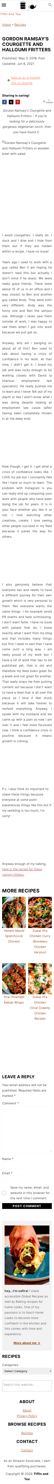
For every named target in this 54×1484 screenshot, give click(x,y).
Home (6, 24)
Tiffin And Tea (10, 14)
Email (7, 1173)
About (27, 1410)
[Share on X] (11, 102)
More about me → (27, 1343)
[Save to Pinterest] (17, 102)
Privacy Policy (27, 1416)
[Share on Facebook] (4, 102)
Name (7, 1159)
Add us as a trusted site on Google (25, 80)
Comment (10, 1103)
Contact (27, 1450)
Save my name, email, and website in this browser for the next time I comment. (30, 1193)
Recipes (20, 24)
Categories (10, 1365)
